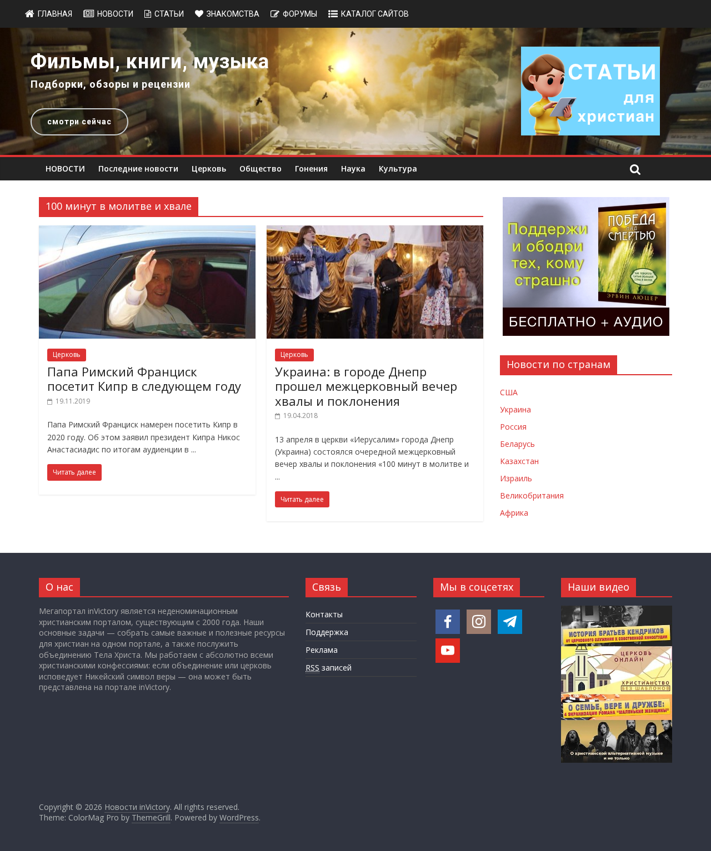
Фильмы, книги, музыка (150, 61)
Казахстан (519, 461)
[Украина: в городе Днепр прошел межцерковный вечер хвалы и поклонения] (375, 232)
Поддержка (327, 632)
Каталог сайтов (375, 13)
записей (329, 667)
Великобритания (532, 495)
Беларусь (517, 444)
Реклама (322, 649)
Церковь (209, 168)
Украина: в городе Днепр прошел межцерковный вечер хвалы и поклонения (366, 386)
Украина (515, 409)
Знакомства (233, 13)
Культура (398, 168)
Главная (55, 13)
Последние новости (138, 168)
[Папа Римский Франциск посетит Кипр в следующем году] (147, 232)
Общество (260, 168)
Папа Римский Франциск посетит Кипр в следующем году (144, 378)
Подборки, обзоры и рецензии (111, 84)
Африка (514, 512)
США (509, 392)
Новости (115, 13)
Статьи (169, 13)
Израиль (516, 478)
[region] (355, 91)
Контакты (324, 614)
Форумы (300, 13)
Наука (353, 168)
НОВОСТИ (65, 168)
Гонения (311, 168)
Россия (513, 426)
